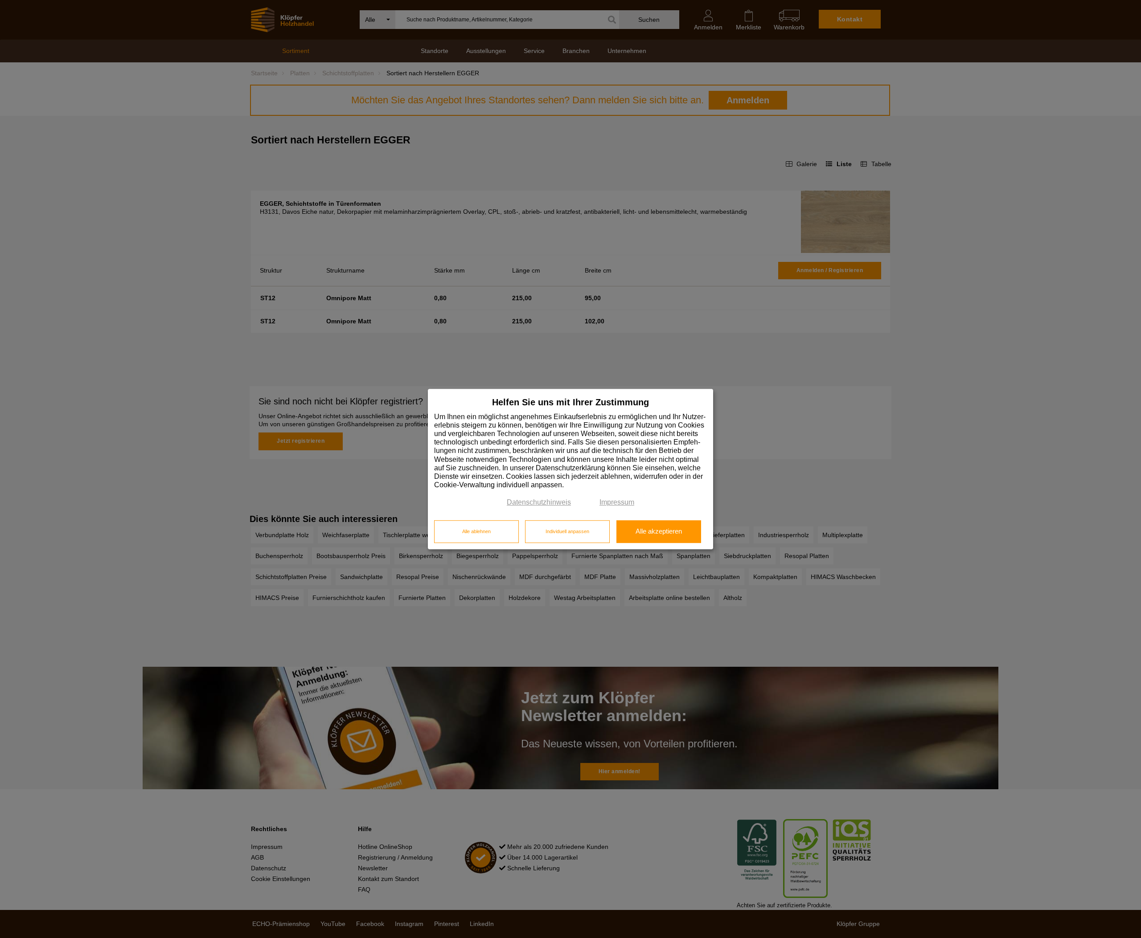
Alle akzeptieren (659, 531)
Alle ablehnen (476, 531)
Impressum (616, 502)
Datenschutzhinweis (539, 502)
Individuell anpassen (567, 531)
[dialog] (570, 469)
